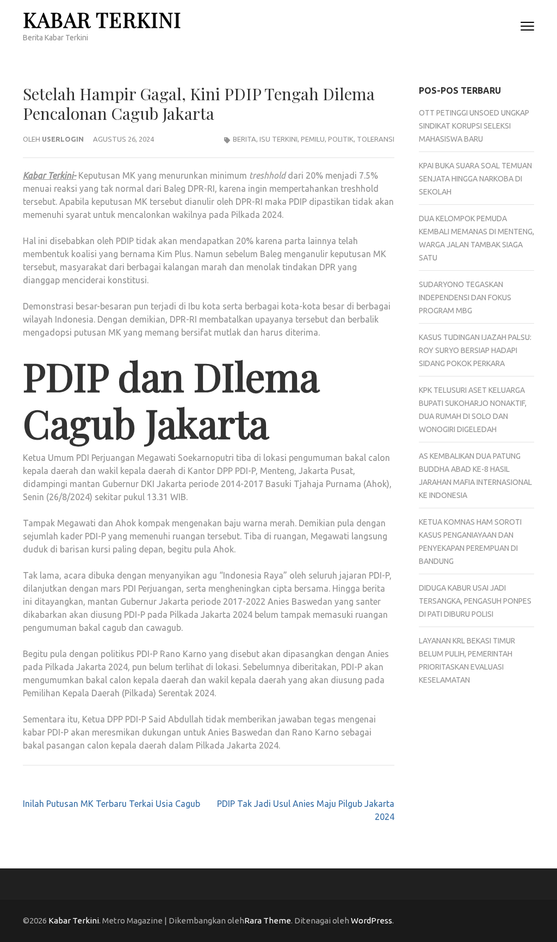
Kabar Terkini (102, 19)
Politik (341, 139)
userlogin (63, 139)
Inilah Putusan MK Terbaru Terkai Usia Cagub (111, 804)
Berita (244, 139)
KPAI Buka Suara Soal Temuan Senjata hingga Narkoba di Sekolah (475, 178)
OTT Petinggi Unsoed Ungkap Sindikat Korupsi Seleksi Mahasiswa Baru (474, 125)
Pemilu (313, 139)
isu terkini (278, 139)
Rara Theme (267, 920)
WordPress (371, 920)
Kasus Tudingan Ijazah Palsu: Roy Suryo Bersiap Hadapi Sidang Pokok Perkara (475, 350)
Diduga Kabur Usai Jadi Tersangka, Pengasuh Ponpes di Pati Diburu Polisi (475, 601)
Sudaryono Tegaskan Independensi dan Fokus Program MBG (465, 297)
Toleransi (375, 139)
